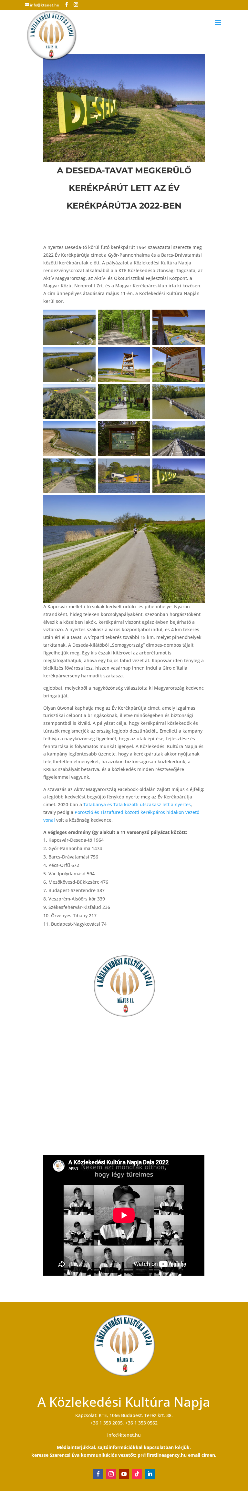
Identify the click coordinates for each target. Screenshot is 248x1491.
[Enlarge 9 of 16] (196, 392)
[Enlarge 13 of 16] (87, 467)
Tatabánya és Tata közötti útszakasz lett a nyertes (137, 804)
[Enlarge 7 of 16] (87, 392)
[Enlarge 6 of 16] (196, 355)
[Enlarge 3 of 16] (196, 318)
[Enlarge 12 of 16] (196, 430)
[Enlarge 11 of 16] (142, 430)
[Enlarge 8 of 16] (142, 392)
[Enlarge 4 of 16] (87, 355)
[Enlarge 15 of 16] (196, 467)
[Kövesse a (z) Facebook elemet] (98, 1474)
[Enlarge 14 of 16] (142, 467)
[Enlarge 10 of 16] (87, 430)
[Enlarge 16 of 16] (196, 503)
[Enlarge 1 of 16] (87, 318)
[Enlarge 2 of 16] (142, 318)
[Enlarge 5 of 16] (142, 355)
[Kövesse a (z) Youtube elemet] (124, 1474)
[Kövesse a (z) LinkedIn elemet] (150, 1474)
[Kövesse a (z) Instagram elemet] (111, 1474)
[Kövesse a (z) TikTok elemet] (137, 1474)
